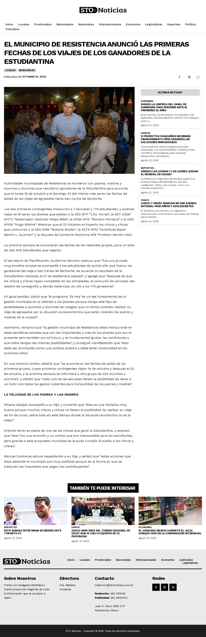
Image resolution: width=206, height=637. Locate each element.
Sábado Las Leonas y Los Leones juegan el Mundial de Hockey (169, 173)
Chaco (145, 200)
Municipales (27, 70)
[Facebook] (179, 77)
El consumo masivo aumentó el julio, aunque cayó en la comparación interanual (170, 532)
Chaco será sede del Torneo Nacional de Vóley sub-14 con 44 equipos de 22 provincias (100, 533)
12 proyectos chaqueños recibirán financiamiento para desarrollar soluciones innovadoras (165, 139)
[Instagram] (164, 587)
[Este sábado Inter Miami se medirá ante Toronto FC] (35, 511)
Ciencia (145, 133)
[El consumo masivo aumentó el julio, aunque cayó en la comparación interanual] (170, 511)
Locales (10, 70)
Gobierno (147, 101)
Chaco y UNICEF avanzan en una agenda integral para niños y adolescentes (168, 205)
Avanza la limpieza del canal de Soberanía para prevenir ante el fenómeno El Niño (164, 107)
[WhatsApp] (198, 77)
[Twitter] (189, 77)
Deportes (147, 168)
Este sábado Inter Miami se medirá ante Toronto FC (32, 532)
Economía (145, 527)
